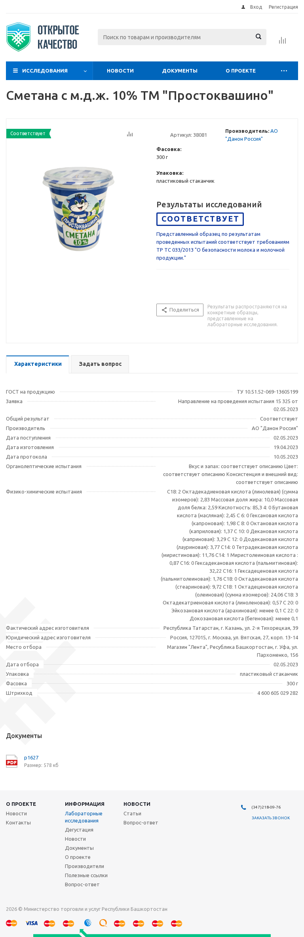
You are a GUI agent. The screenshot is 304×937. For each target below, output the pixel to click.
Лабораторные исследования (84, 817)
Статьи (132, 813)
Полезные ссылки (86, 875)
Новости (120, 70)
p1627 (31, 757)
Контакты (18, 822)
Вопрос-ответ (82, 884)
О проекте (241, 70)
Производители (84, 866)
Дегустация (79, 829)
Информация (84, 804)
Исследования (45, 70)
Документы (180, 70)
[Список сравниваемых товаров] (282, 43)
